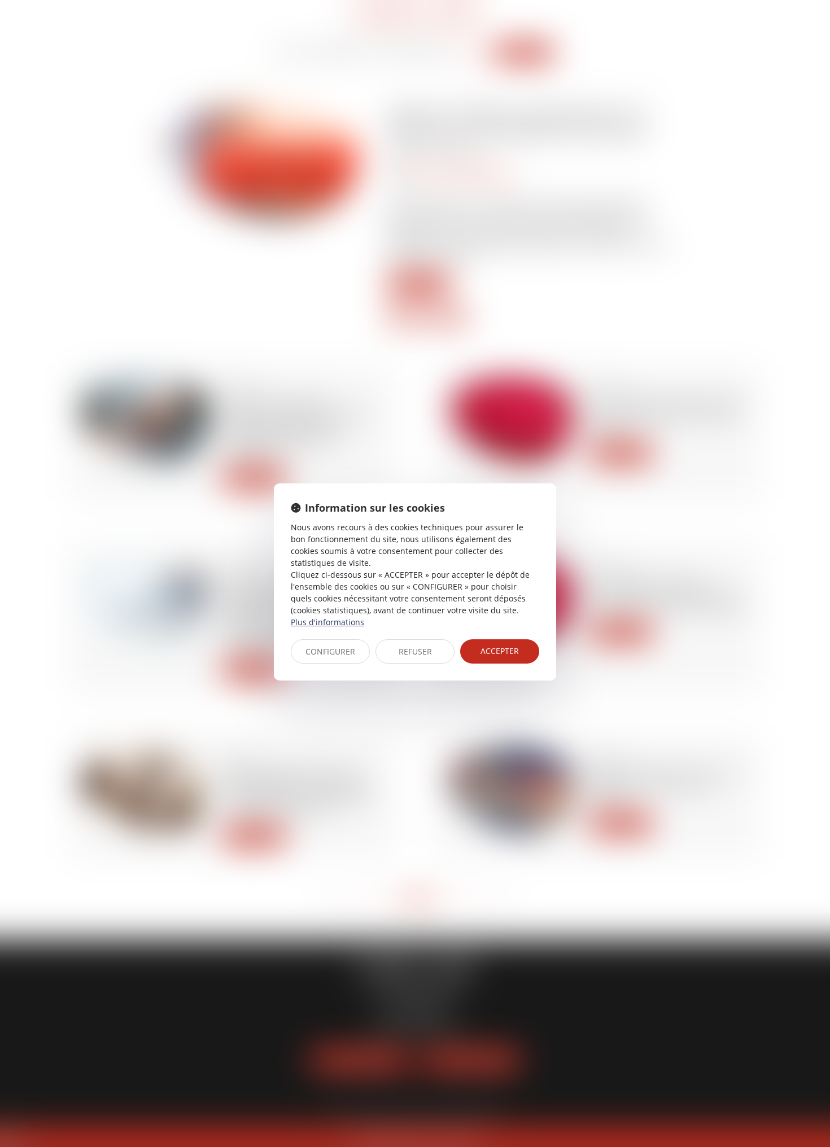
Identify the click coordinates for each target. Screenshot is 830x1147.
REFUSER (415, 651)
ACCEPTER (499, 651)
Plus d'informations (327, 622)
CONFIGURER (330, 651)
